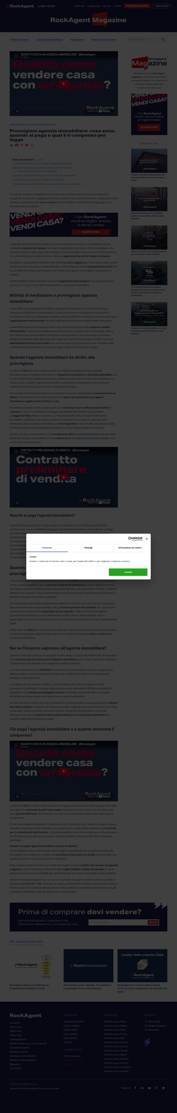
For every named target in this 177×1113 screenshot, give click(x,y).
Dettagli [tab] (88, 548)
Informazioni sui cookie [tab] (129, 548)
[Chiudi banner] (147, 539)
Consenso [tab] (47, 548)
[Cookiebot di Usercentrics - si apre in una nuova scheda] (130, 539)
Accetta (128, 572)
